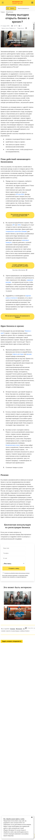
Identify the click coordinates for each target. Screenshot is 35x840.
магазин (29, 354)
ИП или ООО (20, 194)
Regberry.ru (17, 2)
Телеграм (12, 628)
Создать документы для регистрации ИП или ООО (20, 265)
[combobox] (13, 563)
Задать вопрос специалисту (11, 641)
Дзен (24, 628)
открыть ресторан (18, 354)
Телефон (5, 553)
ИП (14, 225)
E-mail (4, 558)
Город (4, 563)
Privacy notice (30, 628)
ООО (19, 225)
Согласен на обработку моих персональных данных (16, 573)
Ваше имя (5, 548)
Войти (12, 8)
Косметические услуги (13, 445)
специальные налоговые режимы (16, 231)
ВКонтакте (19, 628)
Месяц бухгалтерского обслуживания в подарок (17, 316)
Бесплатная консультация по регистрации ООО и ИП (20, 215)
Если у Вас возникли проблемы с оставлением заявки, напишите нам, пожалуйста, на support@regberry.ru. (15, 576)
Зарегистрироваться (23, 8)
